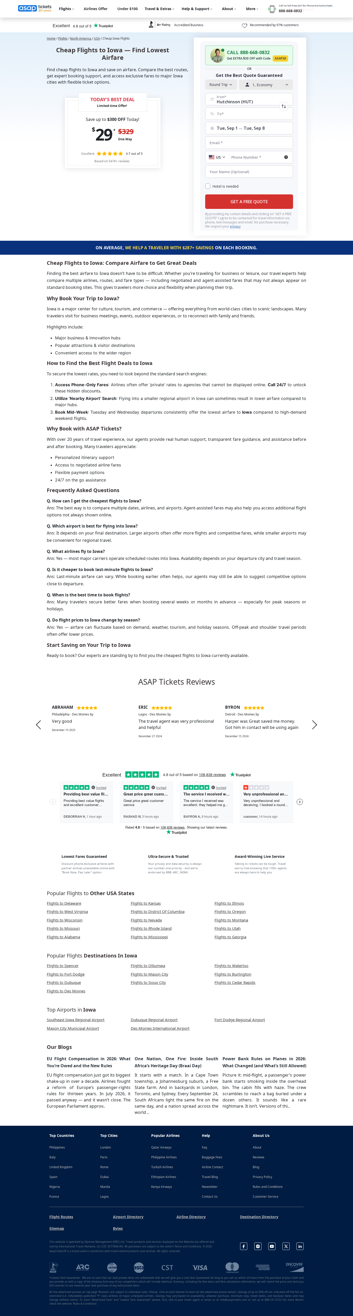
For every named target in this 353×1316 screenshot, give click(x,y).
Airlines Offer (96, 8)
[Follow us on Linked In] (300, 1246)
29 (103, 134)
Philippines (57, 1147)
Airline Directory (191, 1216)
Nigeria (54, 1187)
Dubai (104, 1177)
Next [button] (314, 725)
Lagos (104, 1196)
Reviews (258, 1157)
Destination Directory (259, 1216)
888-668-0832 (290, 10)
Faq (204, 1147)
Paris (104, 1157)
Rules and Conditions (268, 1187)
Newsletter (210, 1187)
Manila (105, 1187)
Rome (104, 1167)
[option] (90, 725)
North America (81, 38)
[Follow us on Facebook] (243, 1246)
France (54, 1196)
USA (97, 38)
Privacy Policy (262, 1177)
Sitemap (56, 1228)
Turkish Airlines (162, 1167)
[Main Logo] (35, 9)
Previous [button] (38, 725)
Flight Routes (61, 1216)
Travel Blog (210, 1177)
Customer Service (265, 1196)
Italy (52, 1157)
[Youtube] (271, 1246)
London (105, 1147)
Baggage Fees (212, 1157)
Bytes (118, 1228)
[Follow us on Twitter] (286, 1246)
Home (51, 38)
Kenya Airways (161, 1187)
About (257, 1147)
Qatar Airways (161, 1147)
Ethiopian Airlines (163, 1177)
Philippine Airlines (164, 1157)
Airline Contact (212, 1167)
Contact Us (210, 1196)
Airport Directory (128, 1216)
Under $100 (127, 8)
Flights (62, 38)
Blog (256, 1167)
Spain (53, 1177)
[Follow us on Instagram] (258, 1246)
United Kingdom (60, 1167)
